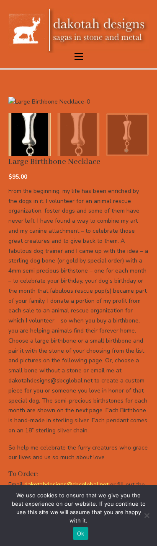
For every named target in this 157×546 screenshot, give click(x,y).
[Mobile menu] (79, 56)
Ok (81, 533)
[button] (137, 108)
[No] (146, 515)
